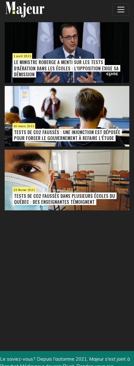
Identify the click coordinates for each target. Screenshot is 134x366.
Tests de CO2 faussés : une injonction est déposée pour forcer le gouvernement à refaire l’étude (67, 135)
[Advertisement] (50, 267)
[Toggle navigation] (120, 9)
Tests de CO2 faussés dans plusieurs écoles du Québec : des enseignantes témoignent (64, 199)
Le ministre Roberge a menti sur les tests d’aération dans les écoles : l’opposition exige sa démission (66, 68)
